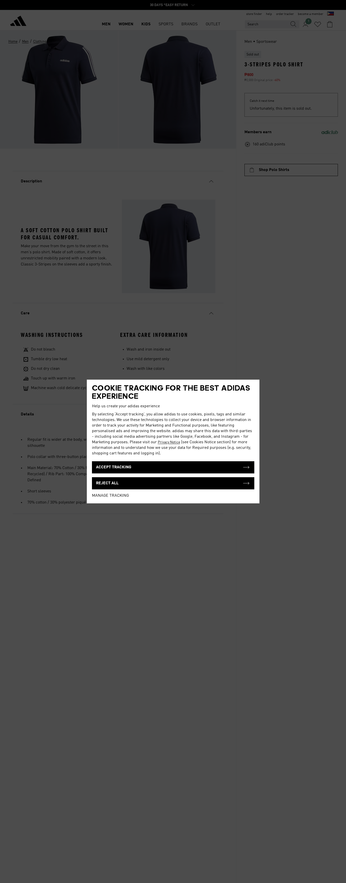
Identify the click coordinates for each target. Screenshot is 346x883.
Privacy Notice (169, 442)
